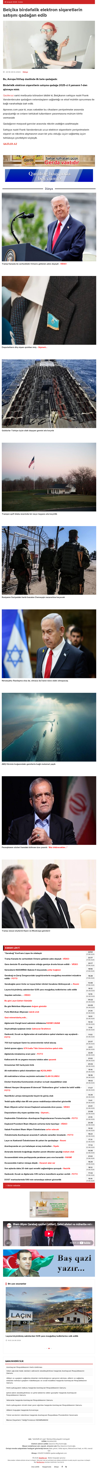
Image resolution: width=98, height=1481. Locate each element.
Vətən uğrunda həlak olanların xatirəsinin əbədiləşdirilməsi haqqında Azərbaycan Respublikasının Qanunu (45, 1372)
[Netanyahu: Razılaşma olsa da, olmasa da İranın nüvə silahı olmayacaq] (49, 643)
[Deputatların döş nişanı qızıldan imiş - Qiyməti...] (49, 310)
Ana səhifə (35, 1467)
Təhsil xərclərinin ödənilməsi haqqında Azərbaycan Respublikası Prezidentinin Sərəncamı (42, 1415)
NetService (40, 1462)
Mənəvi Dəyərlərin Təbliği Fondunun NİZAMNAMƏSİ (27, 1420)
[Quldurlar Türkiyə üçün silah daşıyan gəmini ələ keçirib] (49, 393)
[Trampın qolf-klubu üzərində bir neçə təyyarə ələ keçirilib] (49, 477)
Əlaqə (56, 1467)
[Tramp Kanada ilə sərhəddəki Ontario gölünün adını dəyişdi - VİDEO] (49, 227)
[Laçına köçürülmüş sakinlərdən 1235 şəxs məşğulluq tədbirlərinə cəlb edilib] (49, 1309)
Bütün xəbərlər (14, 1186)
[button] (89, 1318)
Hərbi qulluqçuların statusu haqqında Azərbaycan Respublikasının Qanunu (36, 1388)
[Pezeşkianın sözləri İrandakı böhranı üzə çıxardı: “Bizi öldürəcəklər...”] (49, 810)
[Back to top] (91, 1474)
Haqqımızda (46, 1467)
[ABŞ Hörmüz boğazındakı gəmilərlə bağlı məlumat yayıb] (49, 727)
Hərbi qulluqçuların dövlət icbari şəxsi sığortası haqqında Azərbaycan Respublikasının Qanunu (44, 1405)
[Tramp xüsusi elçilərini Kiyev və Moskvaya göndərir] (49, 894)
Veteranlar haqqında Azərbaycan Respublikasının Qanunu (29, 1400)
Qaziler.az (8, 95)
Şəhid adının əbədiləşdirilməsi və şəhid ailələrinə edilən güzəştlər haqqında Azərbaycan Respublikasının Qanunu (41, 1394)
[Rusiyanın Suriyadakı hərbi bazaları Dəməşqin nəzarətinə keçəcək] (49, 560)
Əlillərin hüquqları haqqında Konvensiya (22, 1410)
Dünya (25, 72)
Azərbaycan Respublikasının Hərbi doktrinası (24, 1367)
